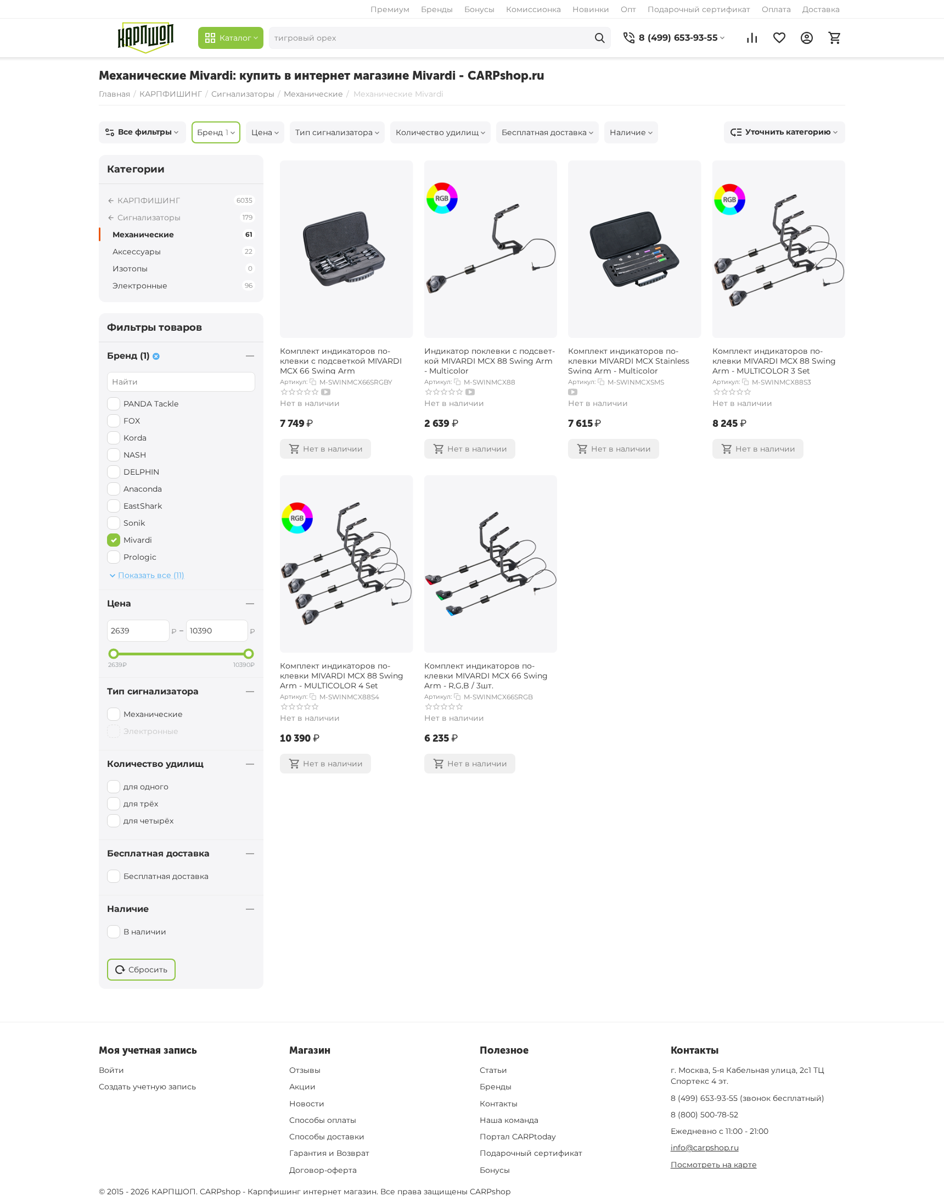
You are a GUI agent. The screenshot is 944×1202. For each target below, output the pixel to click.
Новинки (590, 9)
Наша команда (509, 1120)
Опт (628, 9)
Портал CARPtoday (518, 1137)
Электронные (182, 286)
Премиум (389, 9)
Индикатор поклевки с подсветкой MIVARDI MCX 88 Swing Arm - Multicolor (489, 360)
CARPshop (490, 1192)
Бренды (437, 9)
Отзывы (305, 1070)
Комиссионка (533, 9)
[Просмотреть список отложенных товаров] (779, 38)
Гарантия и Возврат (329, 1153)
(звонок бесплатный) (747, 1098)
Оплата (776, 9)
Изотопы (182, 269)
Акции (302, 1087)
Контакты (499, 1104)
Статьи (493, 1070)
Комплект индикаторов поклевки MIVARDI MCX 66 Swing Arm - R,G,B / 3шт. (486, 674)
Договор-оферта (323, 1170)
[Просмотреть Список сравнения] (752, 38)
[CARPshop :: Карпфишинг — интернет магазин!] (145, 37)
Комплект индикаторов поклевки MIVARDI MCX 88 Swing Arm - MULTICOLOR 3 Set (774, 360)
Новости (306, 1104)
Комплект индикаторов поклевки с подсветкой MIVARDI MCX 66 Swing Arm (341, 360)
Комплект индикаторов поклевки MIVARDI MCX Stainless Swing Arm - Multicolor (628, 360)
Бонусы (479, 9)
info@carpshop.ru (705, 1148)
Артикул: (293, 382)
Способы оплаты (322, 1120)
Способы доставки (326, 1137)
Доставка (821, 9)
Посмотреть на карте (714, 1165)
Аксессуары (182, 252)
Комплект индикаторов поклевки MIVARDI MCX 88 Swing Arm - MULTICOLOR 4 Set (341, 674)
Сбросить (147, 970)
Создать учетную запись (147, 1087)
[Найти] (600, 38)
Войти (111, 1070)
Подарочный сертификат (699, 9)
